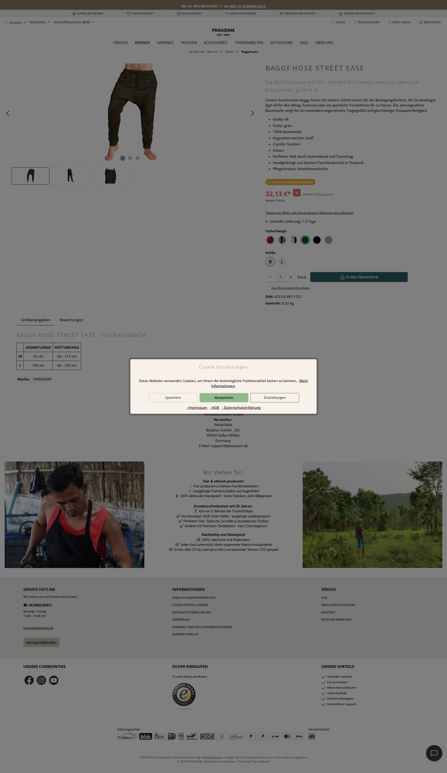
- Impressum (197, 407)
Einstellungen (275, 397)
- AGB (215, 407)
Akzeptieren (224, 397)
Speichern (173, 397)
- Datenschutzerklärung (241, 407)
